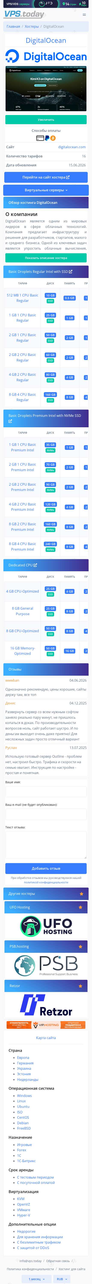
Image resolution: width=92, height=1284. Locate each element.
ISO (19, 1112)
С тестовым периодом (35, 1177)
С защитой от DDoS (33, 1247)
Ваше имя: (13, 782)
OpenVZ (23, 1204)
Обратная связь (58, 1261)
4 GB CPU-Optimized (22, 591)
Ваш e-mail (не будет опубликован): (31, 805)
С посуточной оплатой (36, 1182)
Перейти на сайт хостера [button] (44, 177)
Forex (21, 1150)
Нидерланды (27, 1079)
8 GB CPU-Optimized (22, 631)
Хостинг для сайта (72, 1269)
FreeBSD (24, 1128)
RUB (60, 1279)
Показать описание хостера (46, 258)
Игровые (24, 1144)
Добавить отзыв (46, 868)
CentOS (23, 1117)
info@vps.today (30, 1261)
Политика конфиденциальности (30, 1269)
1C (19, 1155)
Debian (23, 1123)
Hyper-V (23, 1215)
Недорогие (26, 1231)
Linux (21, 1101)
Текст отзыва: (15, 827)
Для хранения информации (40, 1237)
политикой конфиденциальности (46, 882)
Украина (24, 1068)
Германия (25, 1063)
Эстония (24, 1074)
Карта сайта (46, 1037)
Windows (24, 1095)
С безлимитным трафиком (39, 1242)
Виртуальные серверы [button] (44, 190)
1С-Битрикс (26, 1161)
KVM (20, 1198)
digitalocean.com (72, 147)
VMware (23, 1210)
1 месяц (35, 1279)
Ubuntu (23, 1106)
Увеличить (46, 120)
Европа (23, 1057)
